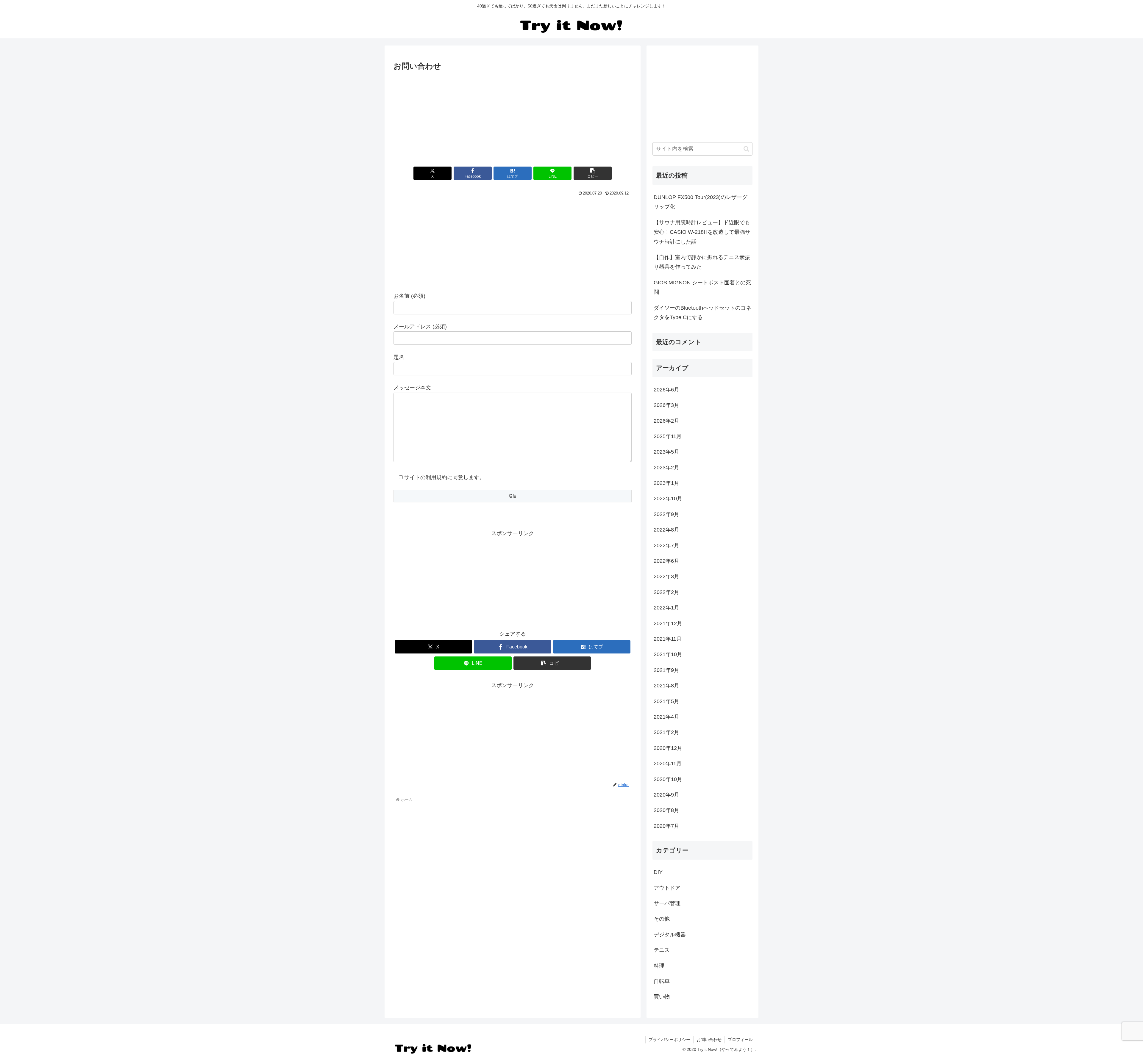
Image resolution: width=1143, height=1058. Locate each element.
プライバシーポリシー (669, 1039)
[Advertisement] (513, 117)
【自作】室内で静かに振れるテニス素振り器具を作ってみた (702, 262)
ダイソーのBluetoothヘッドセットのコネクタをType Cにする (702, 312)
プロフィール (740, 1039)
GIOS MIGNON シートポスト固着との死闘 (702, 287)
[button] (593, 173)
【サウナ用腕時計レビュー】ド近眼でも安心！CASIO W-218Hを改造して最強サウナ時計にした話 (702, 232)
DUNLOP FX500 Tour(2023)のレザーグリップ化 (700, 202)
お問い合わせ (709, 1039)
